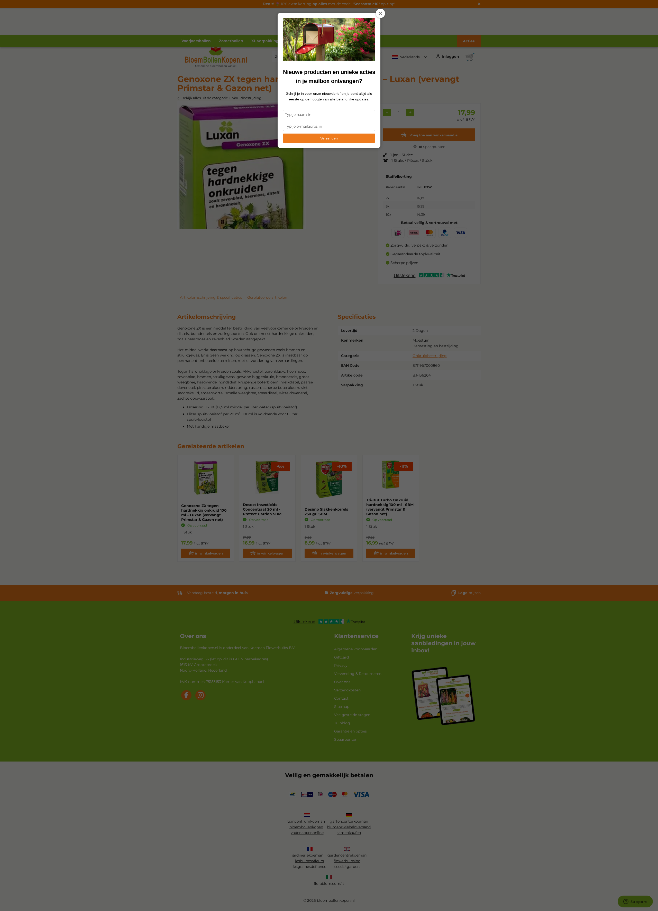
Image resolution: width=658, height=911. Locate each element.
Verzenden (329, 138)
